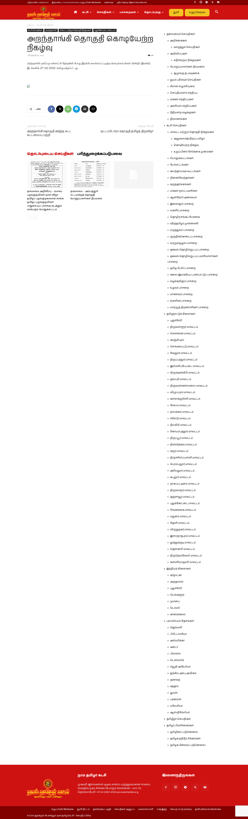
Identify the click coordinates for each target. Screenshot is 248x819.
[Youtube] (218, 2)
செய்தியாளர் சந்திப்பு (184, 93)
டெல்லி (175, 608)
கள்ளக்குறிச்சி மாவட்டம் (185, 399)
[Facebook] (195, 2)
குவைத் (175, 680)
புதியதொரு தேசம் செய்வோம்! (132, 2)
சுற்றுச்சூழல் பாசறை (183, 243)
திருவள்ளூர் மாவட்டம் (184, 327)
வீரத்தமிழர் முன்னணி (184, 224)
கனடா (174, 647)
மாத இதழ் (162, 809)
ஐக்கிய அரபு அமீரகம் (183, 673)
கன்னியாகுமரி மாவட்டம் (185, 562)
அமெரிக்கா (177, 641)
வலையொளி (145, 809)
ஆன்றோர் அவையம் (183, 197)
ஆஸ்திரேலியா (180, 712)
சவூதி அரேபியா (180, 667)
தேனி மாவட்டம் (179, 523)
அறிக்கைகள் (178, 41)
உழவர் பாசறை (179, 288)
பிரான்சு (175, 654)
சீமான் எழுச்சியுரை (182, 86)
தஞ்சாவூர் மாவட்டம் (182, 497)
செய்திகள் (104, 12)
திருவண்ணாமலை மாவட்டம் (189, 386)
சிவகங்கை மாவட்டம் (183, 510)
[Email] (93, 109)
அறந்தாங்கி (51, 30)
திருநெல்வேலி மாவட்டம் (186, 556)
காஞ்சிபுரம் (177, 340)
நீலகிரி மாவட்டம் (180, 425)
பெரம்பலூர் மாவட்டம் (183, 464)
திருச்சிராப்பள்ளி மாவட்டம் (187, 458)
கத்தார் (174, 686)
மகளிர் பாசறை (179, 211)
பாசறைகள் (128, 12)
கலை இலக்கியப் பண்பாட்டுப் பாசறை (194, 275)
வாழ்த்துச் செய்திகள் (187, 47)
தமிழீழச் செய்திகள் (178, 719)
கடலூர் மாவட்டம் (180, 477)
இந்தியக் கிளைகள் (178, 569)
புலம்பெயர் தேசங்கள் (180, 621)
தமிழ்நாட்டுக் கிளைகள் (180, 314)
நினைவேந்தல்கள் (182, 178)
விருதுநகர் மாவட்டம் (183, 530)
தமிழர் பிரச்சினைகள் (180, 726)
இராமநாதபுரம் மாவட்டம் (185, 536)
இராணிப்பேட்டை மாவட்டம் (187, 366)
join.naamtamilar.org (127, 792)
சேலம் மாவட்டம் (180, 405)
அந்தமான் (176, 582)
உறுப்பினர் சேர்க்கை (62, 809)
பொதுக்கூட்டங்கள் (182, 158)
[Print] (84, 109)
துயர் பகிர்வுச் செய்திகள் (185, 80)
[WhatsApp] (68, 109)
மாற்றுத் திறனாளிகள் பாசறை (189, 307)
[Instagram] (201, 2)
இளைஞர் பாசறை (182, 204)
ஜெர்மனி (176, 628)
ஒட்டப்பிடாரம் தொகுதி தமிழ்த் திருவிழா (127, 131)
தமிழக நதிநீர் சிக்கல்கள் (185, 739)
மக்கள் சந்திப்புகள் (182, 99)
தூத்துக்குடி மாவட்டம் (183, 543)
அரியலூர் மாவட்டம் (182, 471)
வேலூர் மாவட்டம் (181, 353)
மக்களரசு (108, 2)
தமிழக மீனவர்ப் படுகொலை (188, 745)
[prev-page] (29, 217)
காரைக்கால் (178, 614)
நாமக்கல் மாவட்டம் (182, 412)
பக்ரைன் (175, 699)
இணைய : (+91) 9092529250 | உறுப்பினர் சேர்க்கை (76, 2)
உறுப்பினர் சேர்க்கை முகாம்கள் (193, 152)
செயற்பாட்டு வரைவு (181, 809)
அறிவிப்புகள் (178, 54)
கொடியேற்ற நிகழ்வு (186, 145)
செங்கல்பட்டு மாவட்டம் (184, 347)
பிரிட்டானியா (178, 634)
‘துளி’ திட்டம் (83, 809)
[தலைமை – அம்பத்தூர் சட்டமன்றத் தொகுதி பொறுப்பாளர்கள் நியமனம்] (90, 174)
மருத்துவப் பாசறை (182, 230)
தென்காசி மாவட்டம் (182, 549)
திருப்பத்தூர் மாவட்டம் (183, 360)
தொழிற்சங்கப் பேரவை (185, 217)
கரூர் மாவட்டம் (179, 451)
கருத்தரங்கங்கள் (180, 184)
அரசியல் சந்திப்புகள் (183, 106)
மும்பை (175, 601)
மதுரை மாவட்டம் (180, 516)
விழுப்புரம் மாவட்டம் (182, 392)
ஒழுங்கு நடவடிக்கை (186, 73)
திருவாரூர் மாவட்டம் (183, 490)
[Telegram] (206, 2)
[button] (216, 13)
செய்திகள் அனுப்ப (124, 809)
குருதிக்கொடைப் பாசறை (186, 237)
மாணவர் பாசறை (181, 294)
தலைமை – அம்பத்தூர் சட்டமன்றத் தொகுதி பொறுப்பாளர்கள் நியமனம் (86, 195)
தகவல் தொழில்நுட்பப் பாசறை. (189, 250)
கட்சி (85, 12)
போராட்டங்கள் (179, 165)
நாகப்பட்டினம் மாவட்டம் (184, 484)
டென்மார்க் (177, 660)
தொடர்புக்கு (152, 12)
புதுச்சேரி (176, 320)
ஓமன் (174, 693)
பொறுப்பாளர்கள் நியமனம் (187, 67)
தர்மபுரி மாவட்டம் (180, 379)
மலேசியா (176, 706)
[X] (212, 2)
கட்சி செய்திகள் (35, 30)
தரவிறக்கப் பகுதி (102, 809)
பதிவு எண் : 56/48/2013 (37, 2)
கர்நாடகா (176, 575)
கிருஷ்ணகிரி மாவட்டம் (185, 373)
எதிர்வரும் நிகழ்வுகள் (187, 60)
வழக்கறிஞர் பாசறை (183, 281)
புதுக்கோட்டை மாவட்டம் (104, 30)
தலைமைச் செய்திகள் (180, 34)
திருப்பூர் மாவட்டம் (181, 438)
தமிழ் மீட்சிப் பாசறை (183, 268)
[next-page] (35, 217)
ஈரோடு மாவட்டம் (180, 418)
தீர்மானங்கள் (178, 119)
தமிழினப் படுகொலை (184, 732)
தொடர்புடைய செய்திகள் (50, 154)
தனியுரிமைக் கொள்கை (208, 809)
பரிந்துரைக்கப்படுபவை (99, 154)
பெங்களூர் (177, 595)
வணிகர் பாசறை (181, 301)
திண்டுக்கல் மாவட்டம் (183, 445)
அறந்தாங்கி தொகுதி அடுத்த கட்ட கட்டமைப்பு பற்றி (49, 133)
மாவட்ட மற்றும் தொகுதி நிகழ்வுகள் (75, 30)
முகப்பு (30, 25)
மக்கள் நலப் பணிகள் (183, 191)
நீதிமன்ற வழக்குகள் (183, 113)
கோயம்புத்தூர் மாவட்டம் (185, 432)
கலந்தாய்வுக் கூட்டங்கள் (185, 171)
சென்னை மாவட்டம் (182, 334)
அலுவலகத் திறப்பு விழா (189, 139)
